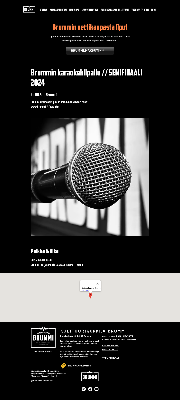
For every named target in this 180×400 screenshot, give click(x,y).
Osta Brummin (109, 337)
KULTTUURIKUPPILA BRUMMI (93, 331)
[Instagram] (84, 389)
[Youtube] (96, 389)
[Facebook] (90, 389)
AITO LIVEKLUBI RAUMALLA (43, 351)
